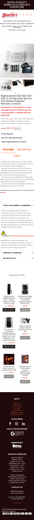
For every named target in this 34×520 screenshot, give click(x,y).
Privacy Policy (17, 407)
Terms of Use (17, 405)
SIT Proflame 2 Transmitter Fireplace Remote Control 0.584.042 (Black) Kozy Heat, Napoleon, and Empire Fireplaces (9, 335)
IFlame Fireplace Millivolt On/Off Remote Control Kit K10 (25, 328)
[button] (15, 94)
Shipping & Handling (17, 412)
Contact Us (17, 503)
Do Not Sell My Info (17, 414)
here (4, 193)
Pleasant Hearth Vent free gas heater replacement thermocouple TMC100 (25, 371)
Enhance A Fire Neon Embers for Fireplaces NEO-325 (9, 368)
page (11, 119)
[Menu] (31, 14)
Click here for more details (17, 30)
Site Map (17, 409)
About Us (17, 403)
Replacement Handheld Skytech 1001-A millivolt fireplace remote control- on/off (8, 299)
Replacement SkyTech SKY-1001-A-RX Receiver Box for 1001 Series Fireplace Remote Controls (17, 100)
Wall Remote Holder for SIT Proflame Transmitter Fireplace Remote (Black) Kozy (25, 299)
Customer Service (17, 411)
